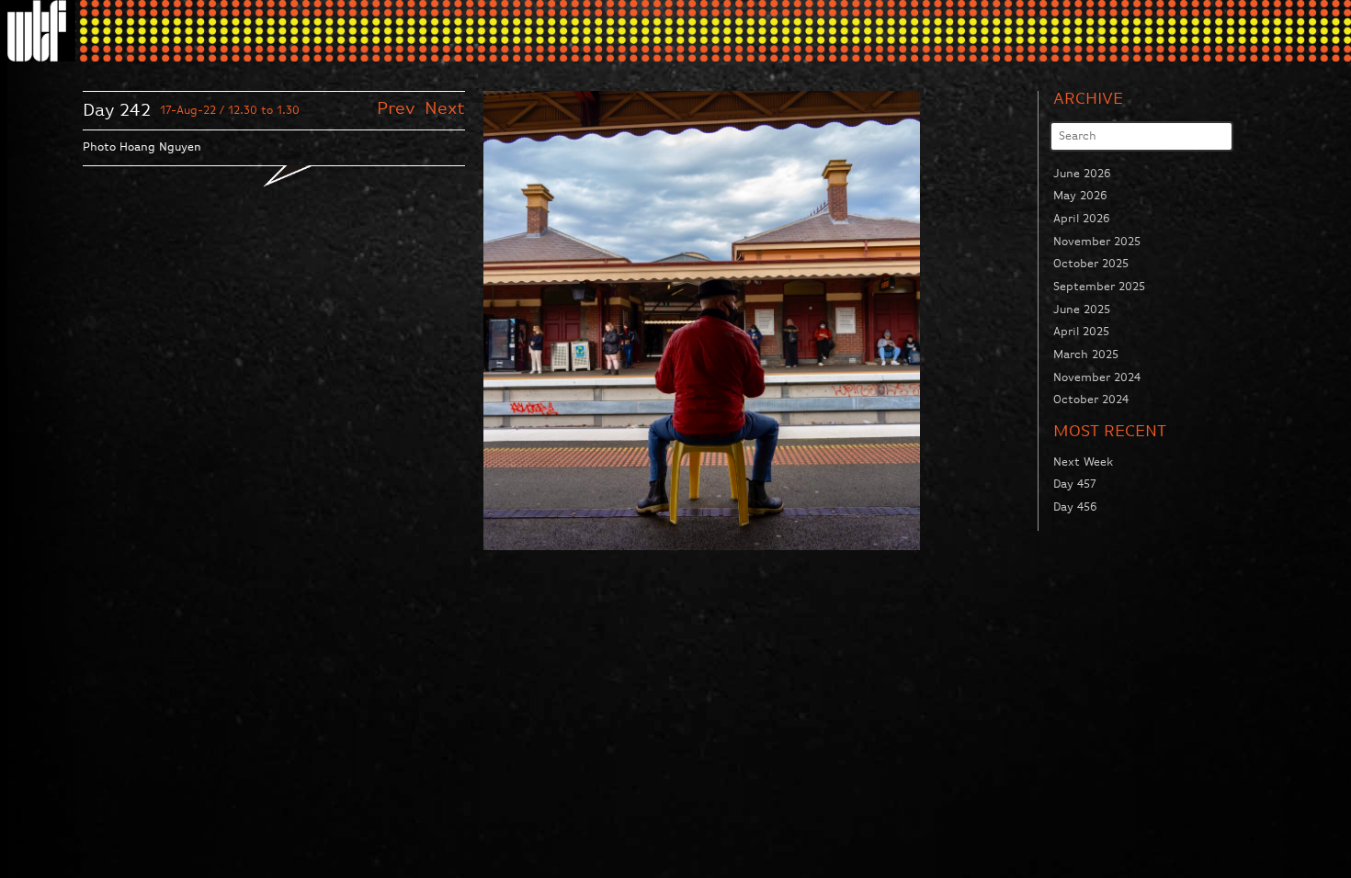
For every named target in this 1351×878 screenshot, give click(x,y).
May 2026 (1080, 196)
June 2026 (1082, 174)
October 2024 (1091, 400)
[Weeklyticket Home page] (41, 31)
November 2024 (1097, 378)
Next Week (1083, 462)
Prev (399, 108)
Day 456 (1075, 507)
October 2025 (1091, 264)
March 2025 (1085, 355)
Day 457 (1074, 484)
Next (445, 108)
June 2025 (1081, 310)
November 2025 (1097, 242)
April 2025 (1081, 332)
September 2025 (1099, 287)
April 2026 (1081, 219)
